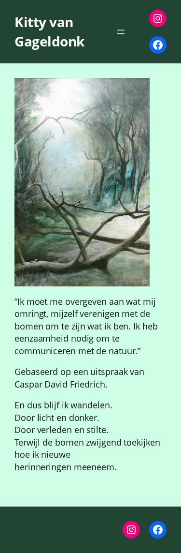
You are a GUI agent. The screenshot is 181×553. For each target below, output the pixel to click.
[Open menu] (120, 32)
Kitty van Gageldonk (49, 31)
